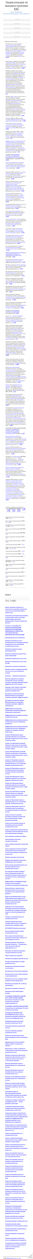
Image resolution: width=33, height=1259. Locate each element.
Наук (20, 390)
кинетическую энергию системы (13, 417)
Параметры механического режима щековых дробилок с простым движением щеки (16, 1037)
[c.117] (23, 509)
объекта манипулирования (13, 46)
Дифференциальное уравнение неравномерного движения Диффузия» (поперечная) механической (15, 710)
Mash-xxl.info (10, 1258)
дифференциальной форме (12, 185)
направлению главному (11, 352)
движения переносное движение (16, 306)
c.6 (6, 573)
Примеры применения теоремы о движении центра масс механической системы (15, 1065)
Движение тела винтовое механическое (15, 666)
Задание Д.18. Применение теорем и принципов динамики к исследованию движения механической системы (15, 778)
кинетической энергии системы (18, 289)
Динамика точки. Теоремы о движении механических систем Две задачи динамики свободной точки (15, 689)
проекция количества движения (13, 223)
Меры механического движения (13, 955)
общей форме (13, 148)
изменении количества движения (13, 182)
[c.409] (18, 509)
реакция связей (12, 65)
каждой (11, 68)
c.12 (6, 557)
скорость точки (20, 347)
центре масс (21, 494)
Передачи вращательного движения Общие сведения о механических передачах (14, 1043)
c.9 (14, 548)
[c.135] (13, 511)
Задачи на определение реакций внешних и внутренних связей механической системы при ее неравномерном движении (16, 831)
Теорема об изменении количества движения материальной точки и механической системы (14, 1161)
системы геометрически (18, 188)
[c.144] (18, 511)
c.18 (11, 585)
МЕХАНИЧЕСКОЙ (16, 255)
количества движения (18, 133)
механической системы (11, 184)
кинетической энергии (11, 282)
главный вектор (17, 456)
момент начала (14, 321)
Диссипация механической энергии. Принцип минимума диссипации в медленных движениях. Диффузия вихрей (16, 695)
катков (7, 281)
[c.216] (23, 508)
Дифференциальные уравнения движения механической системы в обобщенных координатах (16, 721)
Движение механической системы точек (15, 658)
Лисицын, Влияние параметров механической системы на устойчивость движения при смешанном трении (16, 923)
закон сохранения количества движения (15, 232)
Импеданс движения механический (14, 857)
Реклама (17, 36)
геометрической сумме (11, 165)
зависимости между (10, 480)
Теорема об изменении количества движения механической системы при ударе (15, 1176)
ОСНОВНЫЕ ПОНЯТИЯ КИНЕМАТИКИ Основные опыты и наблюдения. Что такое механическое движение (16, 1008)
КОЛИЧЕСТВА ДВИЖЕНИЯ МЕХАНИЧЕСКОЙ (12, 433)
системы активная (22, 64)
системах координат (16, 50)
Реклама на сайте (17, 1258)
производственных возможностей (14, 84)
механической (13, 121)
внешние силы (21, 242)
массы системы (16, 176)
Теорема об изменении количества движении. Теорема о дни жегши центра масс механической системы (15, 1154)
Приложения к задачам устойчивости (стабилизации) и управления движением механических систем (16, 1050)
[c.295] (8, 509)
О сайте (17, 32)
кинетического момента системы (13, 495)
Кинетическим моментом (12, 467)
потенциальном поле (10, 297)
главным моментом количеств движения (15, 468)
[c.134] (8, 511)
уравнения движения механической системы (14, 124)
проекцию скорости (19, 443)
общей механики (10, 375)
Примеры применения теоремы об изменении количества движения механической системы (14, 1071)
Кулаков (7, 384)
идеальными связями (15, 398)
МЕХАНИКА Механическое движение (15, 928)
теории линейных (20, 380)
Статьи (17, 19)
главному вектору (21, 165)
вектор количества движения (15, 172)
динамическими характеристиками (14, 100)
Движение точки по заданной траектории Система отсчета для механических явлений (16, 671)
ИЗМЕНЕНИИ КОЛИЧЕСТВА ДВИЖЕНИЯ (12, 155)
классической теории (11, 371)
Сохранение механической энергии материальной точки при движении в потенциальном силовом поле (15, 1108)
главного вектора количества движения (14, 492)
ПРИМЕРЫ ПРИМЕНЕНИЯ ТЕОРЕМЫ (15, 252)
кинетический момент (11, 273)
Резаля (23, 344)
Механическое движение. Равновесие (15, 988)
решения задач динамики (13, 367)
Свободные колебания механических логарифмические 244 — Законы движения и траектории (15, 1101)
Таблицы (17, 28)
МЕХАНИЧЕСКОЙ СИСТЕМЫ (13, 157)
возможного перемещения (16, 363)
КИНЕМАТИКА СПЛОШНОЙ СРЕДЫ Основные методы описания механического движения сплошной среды (16, 883)
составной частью (10, 337)
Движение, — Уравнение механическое (15, 676)
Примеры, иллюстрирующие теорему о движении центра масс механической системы (15, 1078)
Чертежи (16, 23)
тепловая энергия (10, 79)
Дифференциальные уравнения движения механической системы (15, 141)
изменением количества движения (14, 236)
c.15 (7, 542)
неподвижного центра (17, 483)
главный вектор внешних (14, 211)
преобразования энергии (18, 73)
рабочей (20, 56)
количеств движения (10, 166)
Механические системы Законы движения (16, 971)
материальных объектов (16, 329)
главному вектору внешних (15, 189)
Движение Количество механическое (15, 637)
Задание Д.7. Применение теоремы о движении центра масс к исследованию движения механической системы (15, 801)
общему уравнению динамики (14, 127)
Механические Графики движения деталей (16, 958)
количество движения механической (14, 320)
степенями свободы (10, 370)
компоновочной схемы (11, 45)
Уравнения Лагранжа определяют (14, 145)
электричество (21, 77)
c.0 (23, 544)
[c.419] (13, 509)
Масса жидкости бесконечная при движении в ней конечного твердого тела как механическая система (16, 937)
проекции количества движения (15, 195)
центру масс (8, 498)
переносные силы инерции (16, 422)
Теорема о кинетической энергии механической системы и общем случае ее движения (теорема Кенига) (16, 1139)
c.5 (10, 518)
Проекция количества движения (13, 436)
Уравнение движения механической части (16, 1221)
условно (7, 494)
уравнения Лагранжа (19, 407)
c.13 (11, 581)
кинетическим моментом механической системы (14, 481)
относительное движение (18, 413)
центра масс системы (17, 485)
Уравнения (8, 118)
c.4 (6, 534)
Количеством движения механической (15, 162)
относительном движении (19, 418)
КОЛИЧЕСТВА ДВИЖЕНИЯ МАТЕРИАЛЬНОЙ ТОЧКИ (12, 430)
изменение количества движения (14, 135)
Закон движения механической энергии (15, 836)
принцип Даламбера (11, 62)
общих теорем (13, 96)
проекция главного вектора (14, 219)
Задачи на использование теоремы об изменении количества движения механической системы (15, 825)
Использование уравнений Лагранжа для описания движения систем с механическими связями (16, 866)
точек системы (21, 440)
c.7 (6, 522)
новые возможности (10, 87)
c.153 (9, 522)
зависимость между (19, 235)
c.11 (13, 561)
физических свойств (17, 332)
